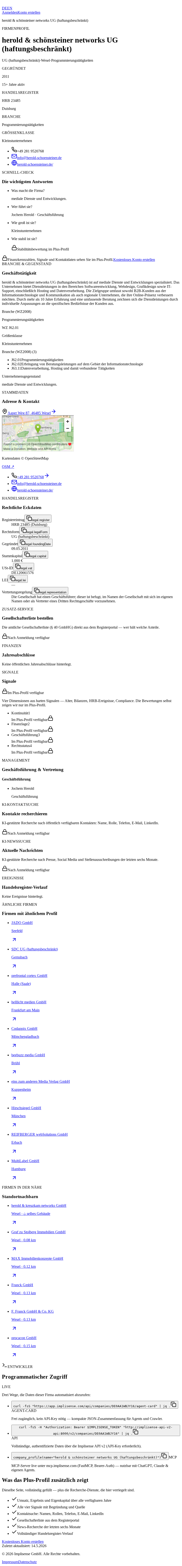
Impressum (10, 1562)
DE (4, 8)
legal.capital (38, 556)
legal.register (41, 520)
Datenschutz (27, 1562)
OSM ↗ (8, 467)
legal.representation (53, 592)
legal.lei (20, 580)
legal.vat (26, 568)
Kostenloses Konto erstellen (134, 260)
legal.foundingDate (38, 544)
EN (9, 8)
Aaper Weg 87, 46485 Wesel (29, 413)
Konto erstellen (29, 12)
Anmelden (10, 12)
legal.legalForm (37, 532)
